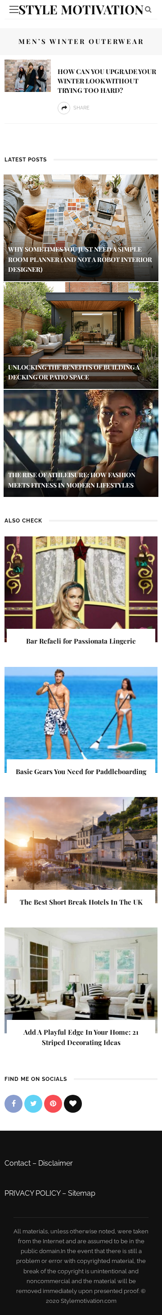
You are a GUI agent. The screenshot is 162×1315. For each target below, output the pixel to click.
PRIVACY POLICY (32, 1193)
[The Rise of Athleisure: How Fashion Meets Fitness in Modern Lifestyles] (81, 443)
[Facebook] (13, 1104)
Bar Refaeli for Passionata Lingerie (81, 640)
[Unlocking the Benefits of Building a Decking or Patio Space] (81, 335)
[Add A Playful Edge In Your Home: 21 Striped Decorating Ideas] (81, 979)
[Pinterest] (53, 1104)
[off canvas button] (13, 9)
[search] (148, 9)
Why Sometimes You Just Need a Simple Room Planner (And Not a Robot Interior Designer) (80, 259)
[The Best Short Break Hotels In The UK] (81, 849)
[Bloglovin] (73, 1104)
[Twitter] (33, 1104)
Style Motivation (81, 9)
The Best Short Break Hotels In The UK (81, 901)
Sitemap (81, 1193)
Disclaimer (55, 1163)
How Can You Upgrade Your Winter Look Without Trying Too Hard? (107, 81)
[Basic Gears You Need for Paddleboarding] (81, 719)
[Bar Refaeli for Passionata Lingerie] (81, 588)
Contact (17, 1163)
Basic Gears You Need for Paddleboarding (81, 771)
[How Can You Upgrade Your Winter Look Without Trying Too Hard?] (27, 75)
